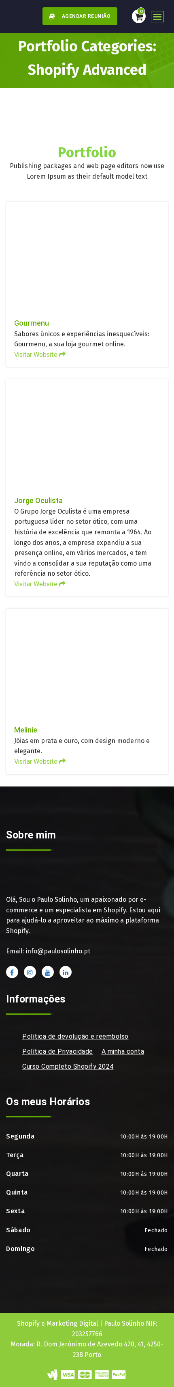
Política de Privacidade (57, 1051)
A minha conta (123, 1051)
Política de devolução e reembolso (75, 1036)
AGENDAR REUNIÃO (85, 16)
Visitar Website (87, 204)
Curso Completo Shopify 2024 (68, 1066)
